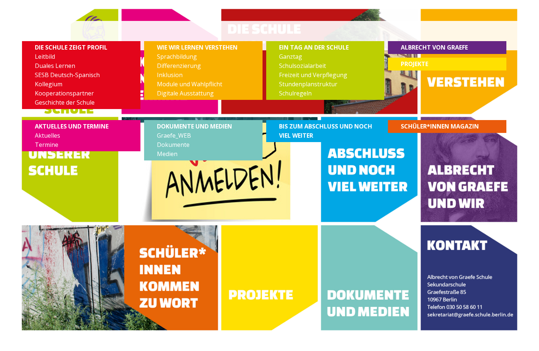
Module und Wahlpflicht (189, 84)
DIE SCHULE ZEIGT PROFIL (71, 47)
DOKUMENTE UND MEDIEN (194, 126)
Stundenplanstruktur (308, 84)
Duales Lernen (55, 66)
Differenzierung (179, 66)
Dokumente (173, 145)
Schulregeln (295, 93)
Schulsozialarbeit (302, 66)
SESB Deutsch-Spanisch (67, 75)
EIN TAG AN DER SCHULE (314, 47)
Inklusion (170, 75)
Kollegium (48, 84)
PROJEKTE (414, 64)
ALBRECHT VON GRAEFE (434, 47)
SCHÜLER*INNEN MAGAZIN (440, 126)
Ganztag (290, 57)
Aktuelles (47, 135)
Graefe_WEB (174, 135)
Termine (46, 145)
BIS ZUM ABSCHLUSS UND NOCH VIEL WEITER (325, 131)
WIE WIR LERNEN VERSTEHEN (197, 47)
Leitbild (45, 57)
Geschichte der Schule (65, 102)
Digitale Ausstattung (185, 93)
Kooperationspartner (64, 93)
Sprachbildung (177, 57)
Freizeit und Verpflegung (313, 75)
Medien (167, 154)
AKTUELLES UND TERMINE (72, 126)
